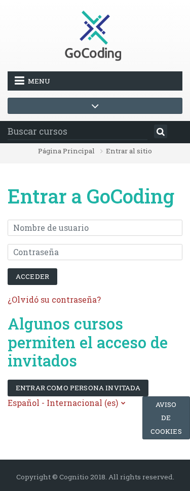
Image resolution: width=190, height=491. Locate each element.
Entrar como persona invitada (78, 387)
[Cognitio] (95, 34)
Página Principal (66, 151)
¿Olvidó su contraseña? (54, 299)
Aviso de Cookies (166, 418)
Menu (39, 81)
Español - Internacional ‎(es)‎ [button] (64, 402)
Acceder (32, 276)
